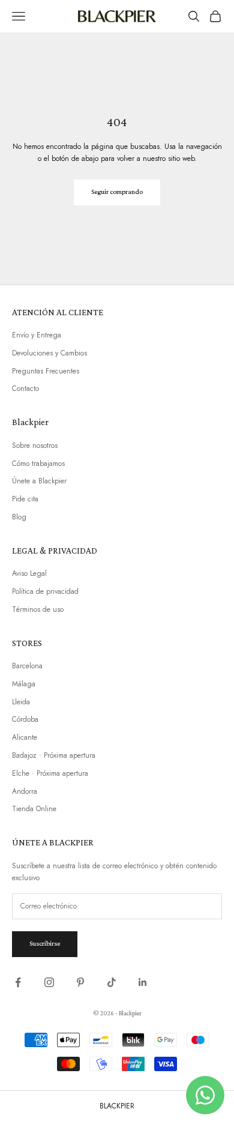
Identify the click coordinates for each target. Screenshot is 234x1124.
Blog (19, 517)
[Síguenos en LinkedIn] (143, 982)
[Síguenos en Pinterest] (80, 982)
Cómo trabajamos (38, 463)
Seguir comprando (117, 191)
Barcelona (27, 665)
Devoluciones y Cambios (49, 353)
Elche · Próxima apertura (50, 773)
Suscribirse (44, 943)
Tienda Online (34, 808)
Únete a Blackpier (39, 481)
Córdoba (25, 719)
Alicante (24, 737)
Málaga (23, 683)
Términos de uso (38, 609)
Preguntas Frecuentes (45, 371)
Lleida (21, 701)
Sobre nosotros (35, 445)
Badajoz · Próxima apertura (53, 755)
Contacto (25, 388)
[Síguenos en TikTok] (112, 982)
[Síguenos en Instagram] (49, 982)
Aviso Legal (29, 573)
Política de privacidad (45, 591)
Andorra (24, 791)
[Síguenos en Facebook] (18, 982)
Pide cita (25, 499)
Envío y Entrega (36, 335)
